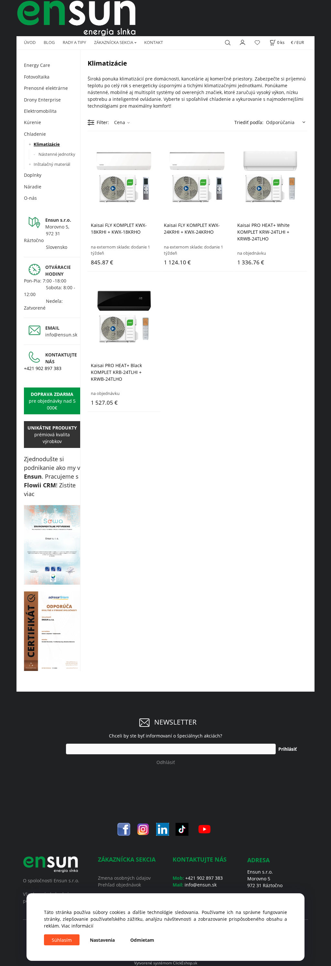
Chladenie (35, 134)
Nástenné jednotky (56, 154)
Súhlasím (62, 940)
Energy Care (37, 65)
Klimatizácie (47, 144)
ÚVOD (30, 42)
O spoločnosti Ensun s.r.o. (51, 880)
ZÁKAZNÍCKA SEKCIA (113, 42)
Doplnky (32, 175)
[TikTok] (182, 828)
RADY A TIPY (74, 42)
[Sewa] (52, 545)
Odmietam (142, 940)
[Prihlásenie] (243, 42)
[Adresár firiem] (52, 631)
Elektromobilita (40, 111)
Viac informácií (77, 926)
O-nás (30, 198)
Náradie (32, 187)
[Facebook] (123, 828)
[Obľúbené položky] (257, 43)
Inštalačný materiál (52, 164)
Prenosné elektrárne (46, 88)
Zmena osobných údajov (124, 878)
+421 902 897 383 (42, 368)
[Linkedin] (162, 828)
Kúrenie (32, 122)
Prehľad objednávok (119, 885)
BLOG (49, 42)
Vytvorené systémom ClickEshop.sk (165, 962)
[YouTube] (204, 828)
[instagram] (143, 828)
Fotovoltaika (36, 77)
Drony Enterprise (42, 100)
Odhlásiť (165, 762)
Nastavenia (102, 940)
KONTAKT (153, 42)
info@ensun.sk (61, 335)
